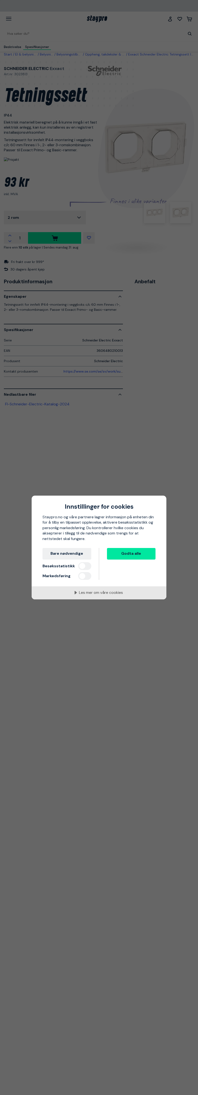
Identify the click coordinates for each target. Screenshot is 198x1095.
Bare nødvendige (66, 553)
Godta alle (131, 553)
